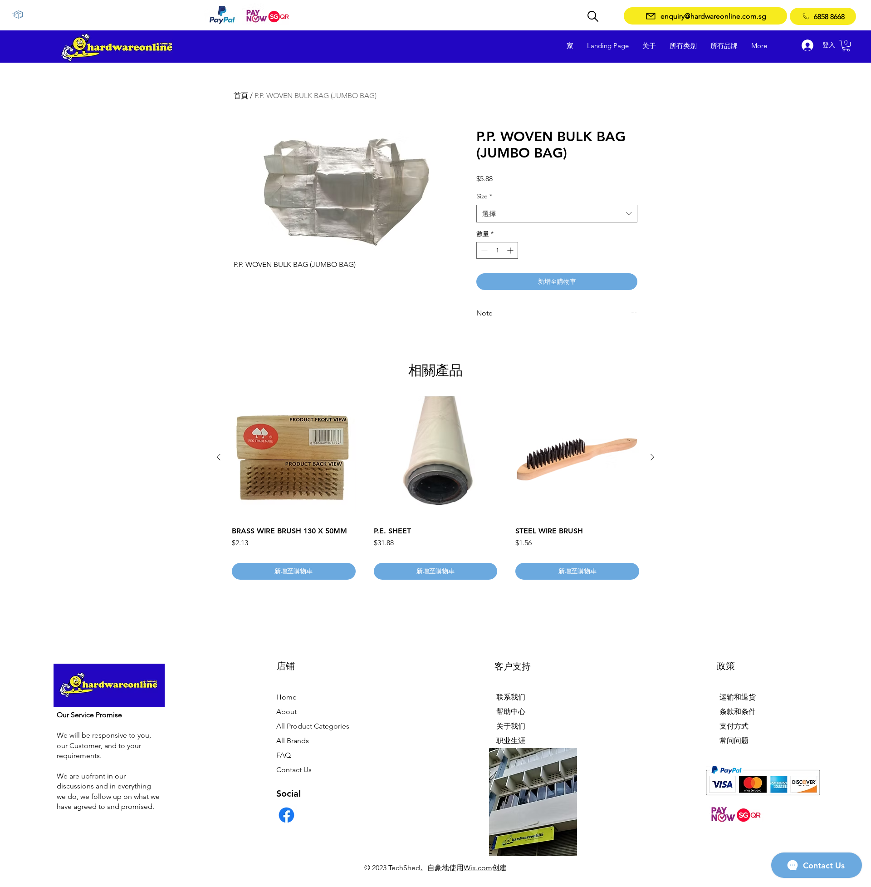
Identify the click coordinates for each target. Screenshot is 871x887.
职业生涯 (510, 740)
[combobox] (556, 213)
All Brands (292, 740)
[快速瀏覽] (294, 458)
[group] (435, 488)
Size (484, 196)
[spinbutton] (497, 250)
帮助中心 (510, 711)
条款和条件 (737, 711)
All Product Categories (312, 726)
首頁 (241, 95)
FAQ (283, 755)
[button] (846, 45)
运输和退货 (737, 697)
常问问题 (734, 740)
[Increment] (511, 250)
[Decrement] (483, 250)
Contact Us (294, 769)
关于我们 (510, 726)
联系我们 (510, 697)
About (286, 711)
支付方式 (734, 726)
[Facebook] (286, 815)
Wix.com (478, 867)
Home (286, 697)
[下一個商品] (652, 457)
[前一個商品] (218, 457)
